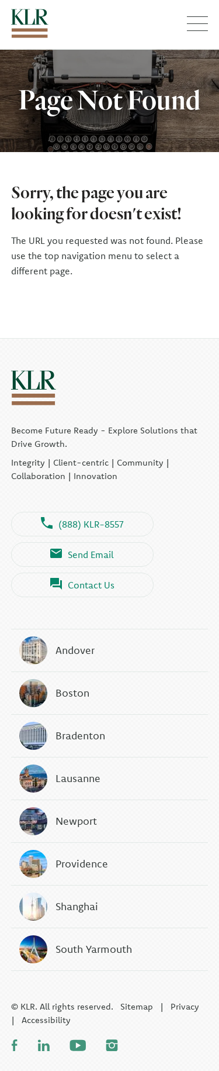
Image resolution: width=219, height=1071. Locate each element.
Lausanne (77, 778)
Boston (72, 693)
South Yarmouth (93, 949)
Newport (76, 821)
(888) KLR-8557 (91, 524)
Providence (81, 863)
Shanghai (76, 906)
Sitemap (136, 1006)
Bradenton (80, 735)
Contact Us (91, 585)
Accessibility (46, 1019)
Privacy (185, 1006)
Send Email (91, 554)
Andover (75, 650)
